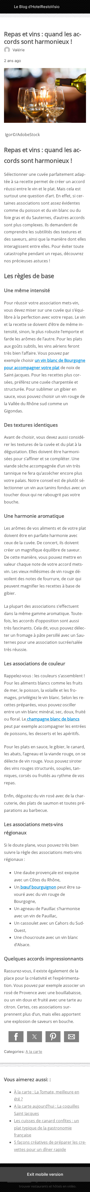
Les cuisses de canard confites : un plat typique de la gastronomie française (46, 1128)
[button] (16, 1036)
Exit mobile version (45, 1174)
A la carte (34, 1051)
